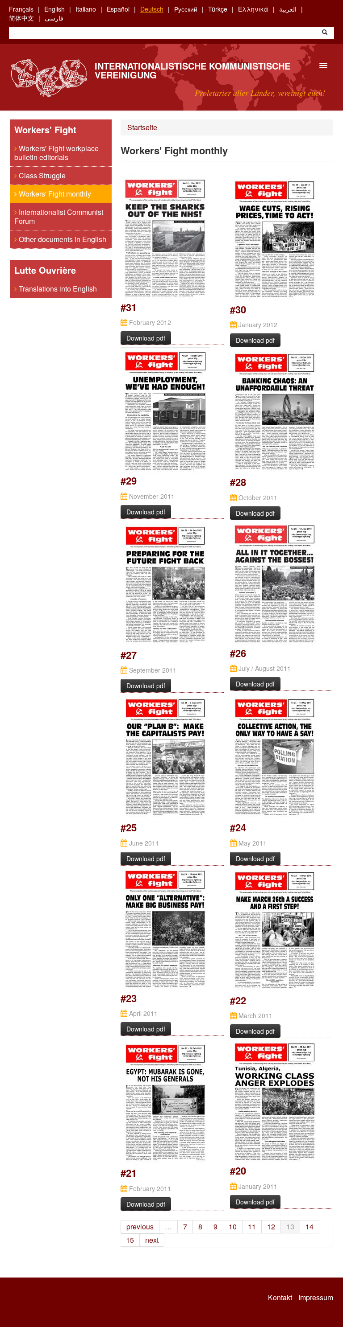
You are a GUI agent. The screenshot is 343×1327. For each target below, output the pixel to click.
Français (21, 8)
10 (233, 1226)
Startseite (142, 127)
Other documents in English (61, 239)
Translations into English (57, 288)
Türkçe (217, 8)
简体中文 (21, 17)
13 (290, 1226)
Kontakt (280, 1297)
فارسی (54, 17)
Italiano (85, 8)
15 (130, 1240)
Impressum (315, 1297)
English (54, 8)
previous (140, 1226)
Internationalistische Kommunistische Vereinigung (192, 70)
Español (118, 8)
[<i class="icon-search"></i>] (324, 33)
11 (252, 1226)
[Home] (48, 78)
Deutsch (151, 8)
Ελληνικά (253, 8)
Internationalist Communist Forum (58, 216)
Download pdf (145, 337)
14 (309, 1226)
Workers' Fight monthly (54, 194)
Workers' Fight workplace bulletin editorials (56, 152)
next (152, 1240)
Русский (185, 8)
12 (271, 1226)
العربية (288, 8)
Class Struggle (41, 175)
